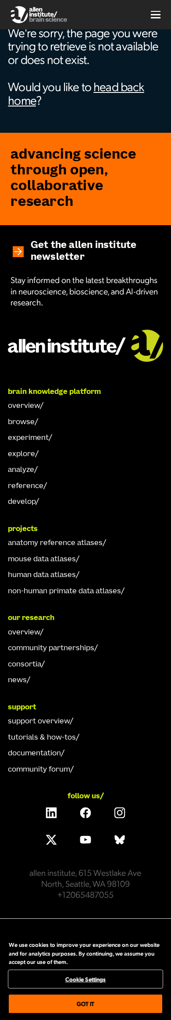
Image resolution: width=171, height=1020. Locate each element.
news (17, 680)
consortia (24, 664)
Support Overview (39, 721)
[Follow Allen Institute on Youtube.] (85, 840)
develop (22, 502)
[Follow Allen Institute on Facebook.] (85, 813)
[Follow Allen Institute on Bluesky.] (119, 840)
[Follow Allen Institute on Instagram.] (119, 813)
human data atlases (42, 575)
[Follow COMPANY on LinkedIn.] (51, 813)
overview (24, 406)
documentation (34, 753)
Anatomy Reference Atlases (55, 543)
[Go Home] (85, 344)
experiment (28, 438)
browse (21, 422)
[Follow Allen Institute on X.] (51, 840)
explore (21, 454)
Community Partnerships (51, 648)
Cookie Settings (85, 979)
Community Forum (39, 769)
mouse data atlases (42, 559)
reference (25, 486)
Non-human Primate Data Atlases (64, 591)
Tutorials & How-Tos (42, 737)
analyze (21, 470)
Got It (86, 1003)
